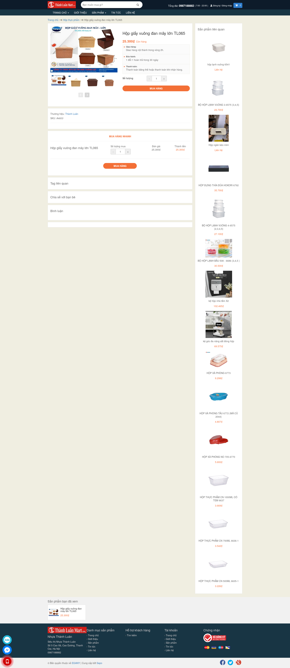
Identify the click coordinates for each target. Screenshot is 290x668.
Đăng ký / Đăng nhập (222, 5)
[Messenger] (7, 650)
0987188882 (187, 6)
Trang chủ (60, 12)
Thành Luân (71, 113)
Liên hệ (130, 12)
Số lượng (128, 78)
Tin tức (116, 12)
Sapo (99, 663)
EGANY (76, 663)
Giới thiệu (80, 12)
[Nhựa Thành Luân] (62, 4)
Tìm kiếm (132, 635)
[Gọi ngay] (7, 661)
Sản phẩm (98, 12)
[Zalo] (7, 639)
